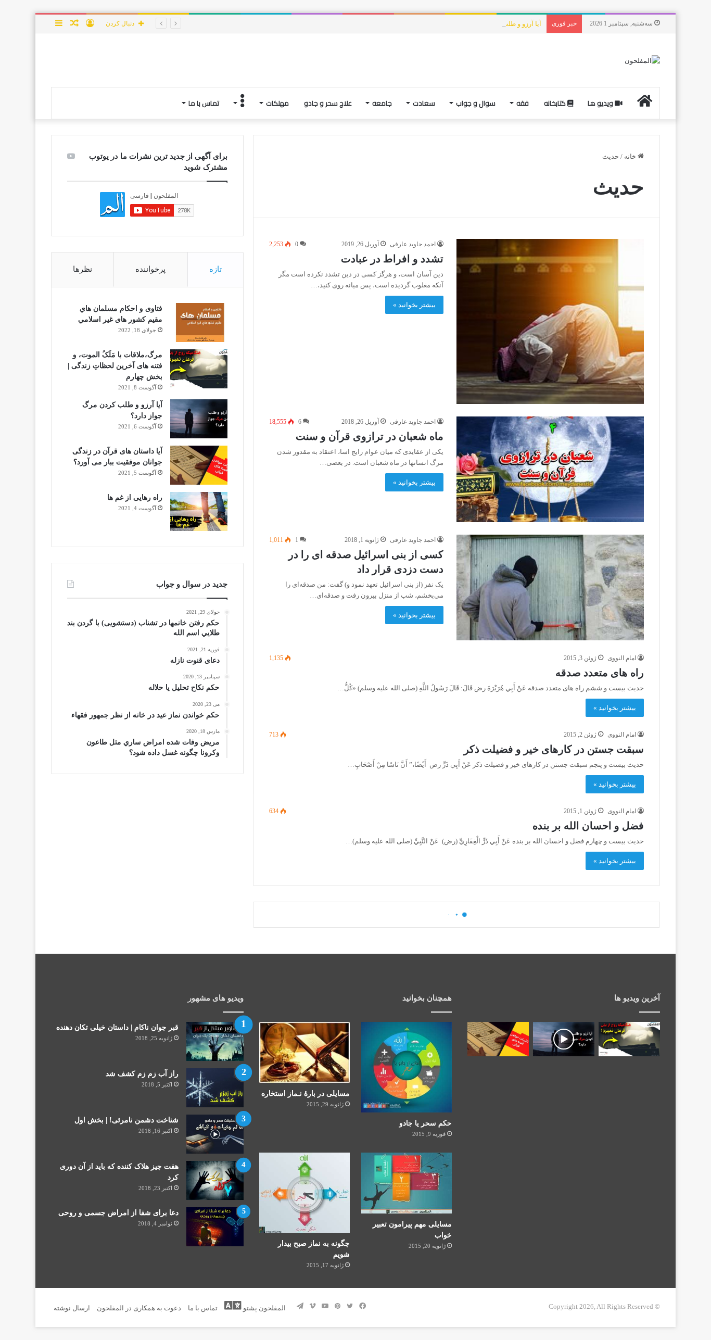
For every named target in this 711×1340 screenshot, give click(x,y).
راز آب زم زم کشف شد (142, 1074)
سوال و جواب (476, 103)
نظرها (82, 269)
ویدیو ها (601, 103)
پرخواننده (150, 269)
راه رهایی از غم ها (134, 497)
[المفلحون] (642, 60)
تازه (215, 269)
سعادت (424, 103)
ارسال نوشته (72, 1308)
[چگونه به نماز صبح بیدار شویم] (304, 1193)
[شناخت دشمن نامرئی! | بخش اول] (215, 1134)
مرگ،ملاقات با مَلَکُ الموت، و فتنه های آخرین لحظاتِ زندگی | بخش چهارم (115, 366)
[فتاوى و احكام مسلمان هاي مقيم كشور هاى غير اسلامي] (198, 322)
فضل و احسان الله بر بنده (588, 825)
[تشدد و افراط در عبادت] (550, 321)
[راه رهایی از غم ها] (198, 511)
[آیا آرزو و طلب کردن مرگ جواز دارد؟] (198, 418)
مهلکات (277, 103)
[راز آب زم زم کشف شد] (215, 1087)
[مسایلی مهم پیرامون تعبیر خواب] (406, 1183)
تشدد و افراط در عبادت (392, 258)
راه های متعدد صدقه (599, 672)
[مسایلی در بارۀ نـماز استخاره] (304, 1052)
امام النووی (621, 658)
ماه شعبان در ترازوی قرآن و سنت (369, 436)
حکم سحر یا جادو (425, 1123)
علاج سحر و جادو (328, 103)
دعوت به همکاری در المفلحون (139, 1308)
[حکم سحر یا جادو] (406, 1067)
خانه (631, 156)
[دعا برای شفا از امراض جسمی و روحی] (215, 1226)
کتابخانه (555, 103)
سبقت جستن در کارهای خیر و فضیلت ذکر (554, 749)
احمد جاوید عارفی (413, 244)
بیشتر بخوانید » (414, 305)
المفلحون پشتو (264, 1308)
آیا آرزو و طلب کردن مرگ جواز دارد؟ (490, 24)
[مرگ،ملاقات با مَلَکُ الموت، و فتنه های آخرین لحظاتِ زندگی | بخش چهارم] (198, 368)
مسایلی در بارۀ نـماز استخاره (305, 1093)
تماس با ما (203, 103)
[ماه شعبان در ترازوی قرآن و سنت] (550, 469)
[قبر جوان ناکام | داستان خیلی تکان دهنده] (215, 1041)
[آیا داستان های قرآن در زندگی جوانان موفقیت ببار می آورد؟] (198, 465)
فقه (522, 103)
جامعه (382, 103)
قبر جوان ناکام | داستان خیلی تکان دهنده (117, 1027)
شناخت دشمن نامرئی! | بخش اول (126, 1120)
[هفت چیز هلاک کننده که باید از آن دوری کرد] (215, 1180)
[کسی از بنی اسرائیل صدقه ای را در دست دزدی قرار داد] (550, 587)
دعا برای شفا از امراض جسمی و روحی (118, 1213)
